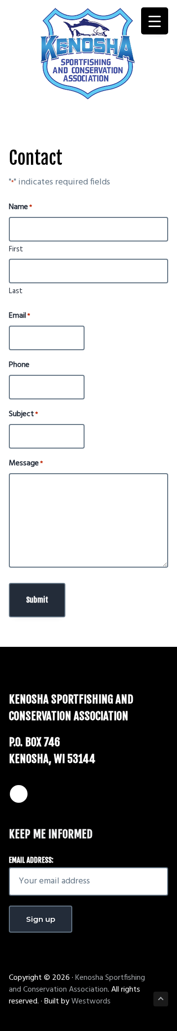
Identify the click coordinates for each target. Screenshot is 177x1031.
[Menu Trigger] (154, 20)
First (16, 249)
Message (26, 463)
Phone (19, 365)
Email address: (31, 860)
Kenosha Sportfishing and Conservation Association (77, 983)
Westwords (91, 1001)
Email (19, 316)
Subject (23, 414)
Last (16, 291)
